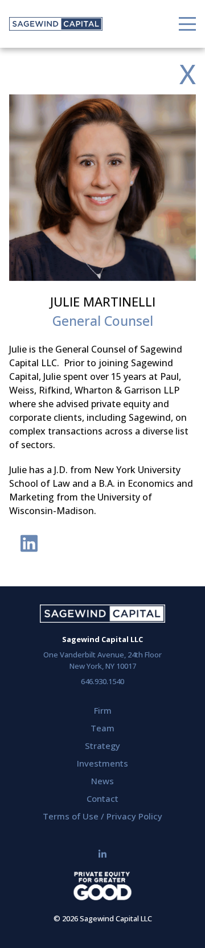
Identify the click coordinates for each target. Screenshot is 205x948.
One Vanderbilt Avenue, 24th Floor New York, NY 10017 (102, 660)
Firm (103, 710)
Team (102, 728)
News (102, 781)
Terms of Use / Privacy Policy (102, 816)
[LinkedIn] (102, 854)
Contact (102, 798)
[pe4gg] (102, 887)
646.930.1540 (102, 681)
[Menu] (187, 24)
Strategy (102, 745)
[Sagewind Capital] (55, 24)
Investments (102, 763)
